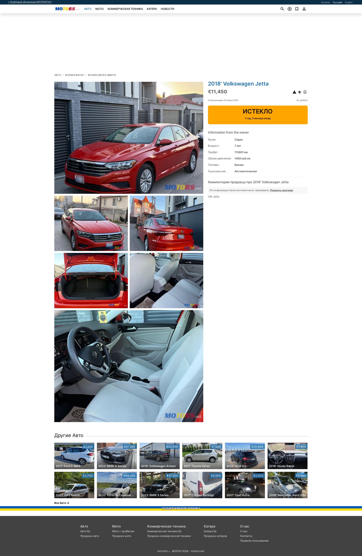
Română (325, 2)
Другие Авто (68, 435)
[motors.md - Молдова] (164, 550)
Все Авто (60, 502)
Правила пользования (254, 540)
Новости (167, 8)
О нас (244, 526)
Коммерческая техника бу (164, 531)
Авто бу (85, 531)
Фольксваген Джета (102, 75)
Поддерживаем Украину (181, 508)
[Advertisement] (181, 44)
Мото (99, 8)
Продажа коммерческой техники (169, 535)
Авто (87, 8)
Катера (152, 8)
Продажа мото (121, 535)
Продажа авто (89, 535)
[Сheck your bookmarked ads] (297, 9)
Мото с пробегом (123, 531)
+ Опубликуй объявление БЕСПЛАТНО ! (30, 2)
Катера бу (210, 531)
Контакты (246, 535)
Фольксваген (74, 75)
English (349, 2)
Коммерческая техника (125, 8)
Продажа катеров (215, 535)
